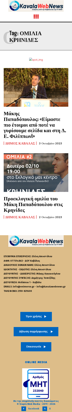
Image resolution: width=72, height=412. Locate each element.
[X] (44, 408)
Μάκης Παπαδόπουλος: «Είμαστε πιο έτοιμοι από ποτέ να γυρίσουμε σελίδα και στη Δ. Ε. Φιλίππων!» (35, 124)
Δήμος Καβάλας (20, 143)
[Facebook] (23, 408)
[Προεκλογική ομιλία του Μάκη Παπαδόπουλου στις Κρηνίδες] (36, 172)
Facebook (33, 408)
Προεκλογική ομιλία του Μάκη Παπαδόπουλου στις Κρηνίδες (33, 204)
